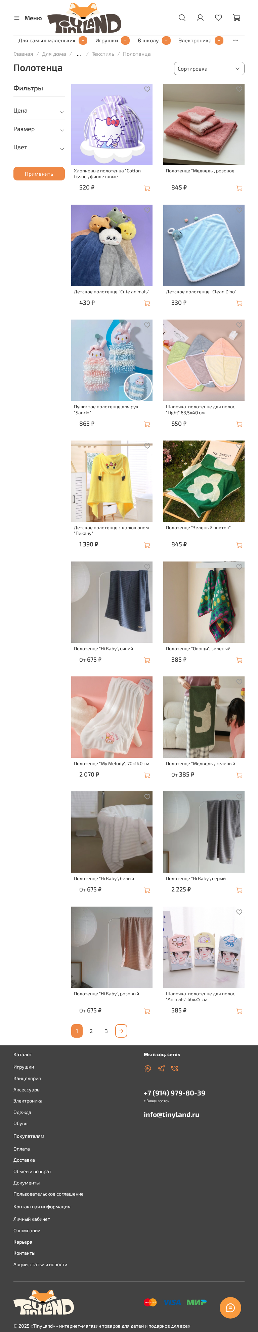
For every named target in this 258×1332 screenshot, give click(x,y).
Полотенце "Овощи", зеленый (198, 648)
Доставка (24, 1160)
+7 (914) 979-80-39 (174, 1092)
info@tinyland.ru (171, 1114)
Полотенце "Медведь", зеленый (200, 763)
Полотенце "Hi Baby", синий (103, 648)
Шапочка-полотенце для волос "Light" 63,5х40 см (200, 409)
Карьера (22, 1242)
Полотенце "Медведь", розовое (200, 170)
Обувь (20, 1123)
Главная (23, 53)
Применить (39, 173)
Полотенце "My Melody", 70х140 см (111, 763)
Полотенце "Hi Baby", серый (196, 878)
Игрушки (106, 40)
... (79, 54)
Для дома (54, 53)
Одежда (22, 1112)
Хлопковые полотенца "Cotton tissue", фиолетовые (107, 173)
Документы (26, 1182)
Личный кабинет (31, 1219)
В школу (148, 40)
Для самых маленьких (47, 40)
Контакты (24, 1253)
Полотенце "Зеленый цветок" (198, 527)
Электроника (195, 40)
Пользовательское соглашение (48, 1194)
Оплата (21, 1149)
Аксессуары (26, 1089)
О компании (26, 1230)
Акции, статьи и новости (40, 1264)
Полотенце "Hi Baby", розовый (106, 993)
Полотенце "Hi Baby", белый (104, 878)
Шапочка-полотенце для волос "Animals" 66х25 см (200, 996)
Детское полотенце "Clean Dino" (201, 291)
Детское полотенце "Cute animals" (111, 291)
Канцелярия (27, 1078)
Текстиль (103, 53)
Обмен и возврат (32, 1171)
